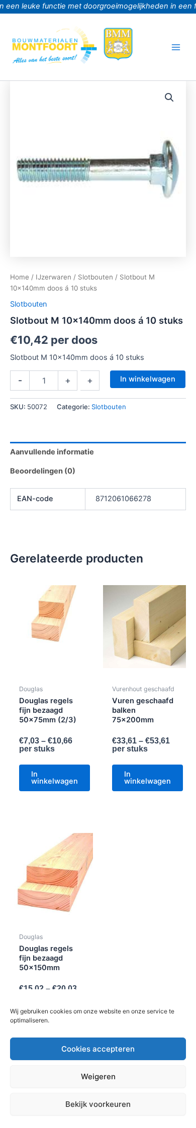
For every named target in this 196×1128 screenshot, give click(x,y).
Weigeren (98, 1076)
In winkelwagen (147, 379)
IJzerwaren (53, 277)
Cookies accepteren (98, 1049)
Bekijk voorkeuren (98, 1104)
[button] (169, 97)
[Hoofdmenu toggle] (176, 47)
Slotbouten (95, 277)
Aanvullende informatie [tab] (52, 451)
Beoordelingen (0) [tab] (42, 471)
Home (19, 277)
